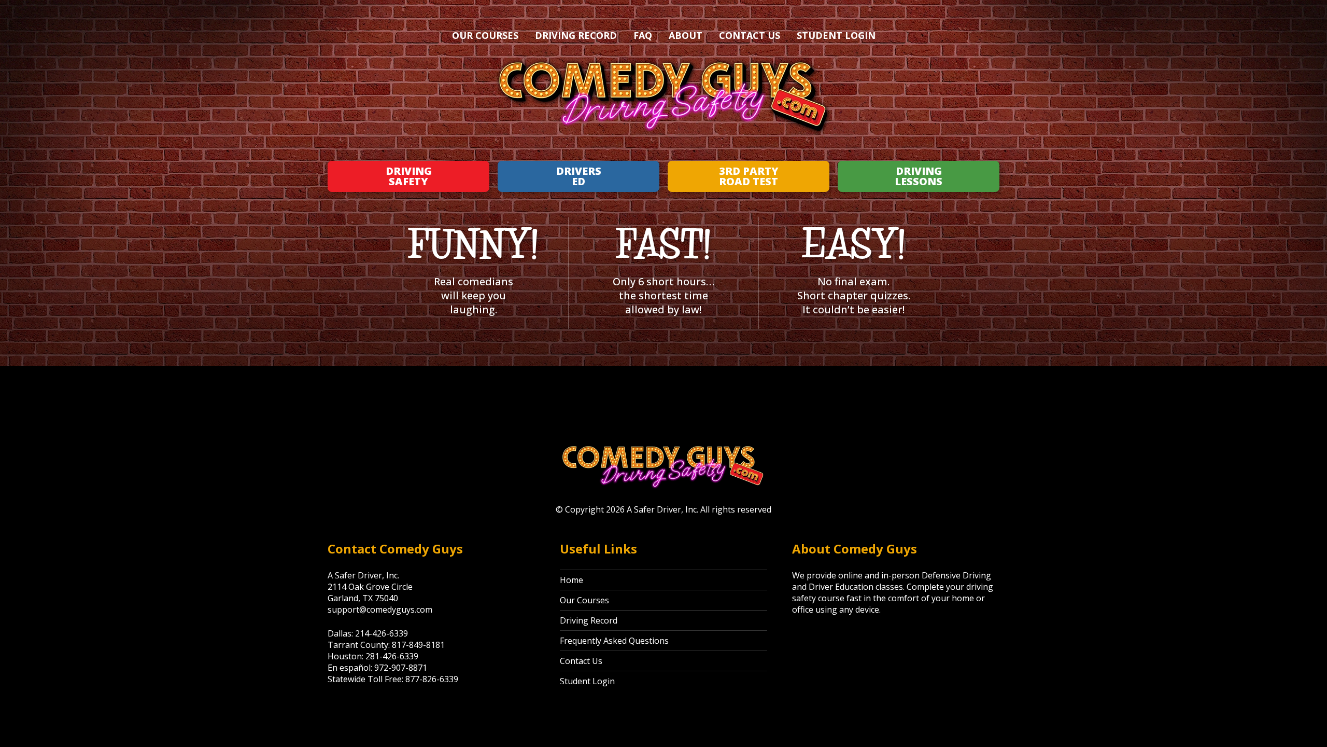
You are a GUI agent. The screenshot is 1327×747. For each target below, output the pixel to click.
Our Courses (485, 35)
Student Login (836, 35)
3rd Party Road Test (749, 176)
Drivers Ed (578, 176)
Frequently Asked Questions (614, 640)
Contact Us (749, 35)
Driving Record (576, 35)
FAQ (642, 35)
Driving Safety (409, 176)
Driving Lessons (918, 176)
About (685, 35)
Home (571, 580)
